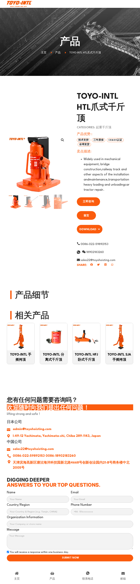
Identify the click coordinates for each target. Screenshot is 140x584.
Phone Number (81, 504)
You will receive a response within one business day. (39, 552)
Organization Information (25, 517)
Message (13, 529)
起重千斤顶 (103, 127)
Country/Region (18, 504)
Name (11, 492)
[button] (83, 140)
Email (75, 492)
